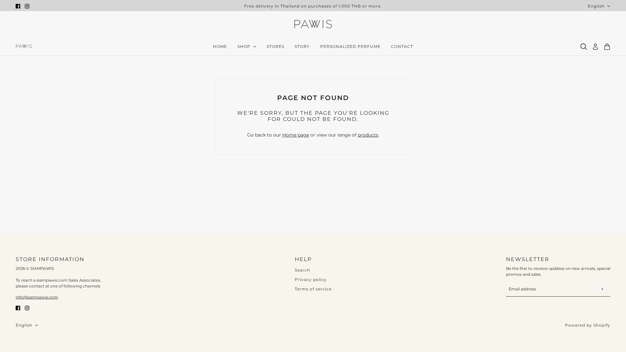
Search (302, 270)
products (368, 135)
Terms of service (313, 288)
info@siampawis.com (37, 297)
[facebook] (18, 6)
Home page (295, 135)
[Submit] (602, 289)
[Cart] (607, 46)
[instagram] (27, 6)
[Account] (595, 46)
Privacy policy (311, 279)
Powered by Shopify (587, 325)
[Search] (583, 46)
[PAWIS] (313, 25)
